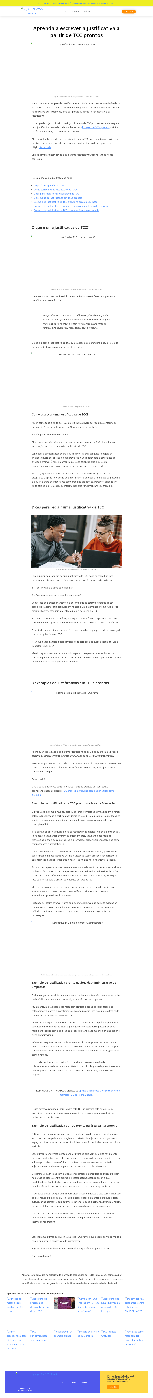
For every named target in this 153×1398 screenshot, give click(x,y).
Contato (75, 11)
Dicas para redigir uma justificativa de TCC (56, 193)
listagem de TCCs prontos (95, 127)
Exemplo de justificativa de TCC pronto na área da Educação (65, 201)
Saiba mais (45, 147)
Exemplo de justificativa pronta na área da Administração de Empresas (71, 205)
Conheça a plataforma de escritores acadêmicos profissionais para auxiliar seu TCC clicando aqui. (76, 3)
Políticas (87, 11)
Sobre (64, 11)
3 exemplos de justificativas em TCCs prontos (58, 197)
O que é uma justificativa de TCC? (51, 185)
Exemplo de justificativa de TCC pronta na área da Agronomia (66, 210)
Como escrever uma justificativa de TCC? (55, 189)
